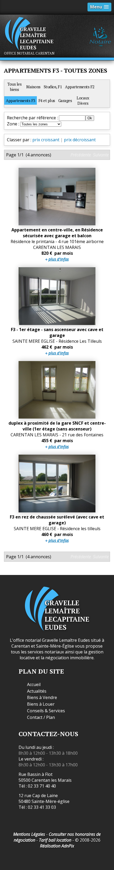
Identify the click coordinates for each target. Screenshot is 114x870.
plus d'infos (59, 259)
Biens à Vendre (42, 697)
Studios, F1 (53, 86)
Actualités (36, 691)
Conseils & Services (46, 711)
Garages (65, 100)
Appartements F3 (20, 100)
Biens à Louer (41, 704)
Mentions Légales (29, 834)
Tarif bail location (55, 840)
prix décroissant (80, 140)
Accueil (34, 684)
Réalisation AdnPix (57, 846)
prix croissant (45, 140)
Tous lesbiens (14, 86)
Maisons (33, 86)
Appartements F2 (79, 86)
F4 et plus (46, 100)
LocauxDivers (83, 100)
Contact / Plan (41, 717)
